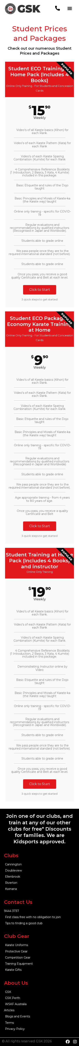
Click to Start (39, 290)
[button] (69, 8)
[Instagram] (75, 1042)
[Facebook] (68, 1042)
